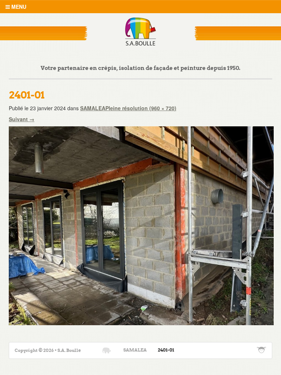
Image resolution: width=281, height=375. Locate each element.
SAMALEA (92, 108)
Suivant (21, 119)
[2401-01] (141, 225)
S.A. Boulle (141, 31)
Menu (18, 6)
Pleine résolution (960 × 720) (140, 108)
